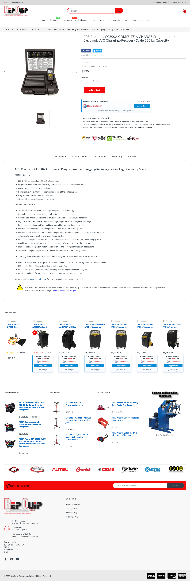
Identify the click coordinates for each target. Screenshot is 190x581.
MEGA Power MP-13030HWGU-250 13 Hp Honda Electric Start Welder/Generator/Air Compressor (32, 442)
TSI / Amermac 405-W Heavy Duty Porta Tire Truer (125, 404)
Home (6, 29)
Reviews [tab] (132, 156)
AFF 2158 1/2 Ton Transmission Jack (74, 404)
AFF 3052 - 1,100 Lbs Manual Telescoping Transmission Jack (78, 420)
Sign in (183, 2)
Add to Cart (94, 90)
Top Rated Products (11, 393)
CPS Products (21, 29)
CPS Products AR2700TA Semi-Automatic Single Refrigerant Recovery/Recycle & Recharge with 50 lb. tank (41, 325)
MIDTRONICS (55, 393)
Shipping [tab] (117, 156)
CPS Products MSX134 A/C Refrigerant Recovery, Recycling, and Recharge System (147, 325)
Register (176, 2)
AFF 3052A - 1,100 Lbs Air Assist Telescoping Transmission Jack (77, 437)
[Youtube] (17, 560)
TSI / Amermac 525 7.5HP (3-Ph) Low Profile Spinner (125, 434)
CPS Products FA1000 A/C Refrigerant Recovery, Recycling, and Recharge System (173, 325)
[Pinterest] (11, 560)
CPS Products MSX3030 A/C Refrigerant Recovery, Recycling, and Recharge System (95, 325)
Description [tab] (60, 156)
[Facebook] (5, 560)
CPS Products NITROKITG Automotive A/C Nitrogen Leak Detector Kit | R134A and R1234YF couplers (16, 325)
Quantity (84, 77)
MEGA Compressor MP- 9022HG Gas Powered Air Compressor (30, 424)
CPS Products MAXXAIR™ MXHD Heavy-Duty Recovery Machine (68, 325)
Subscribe (176, 485)
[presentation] (5, 469)
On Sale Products (104, 393)
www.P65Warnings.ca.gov (65, 290)
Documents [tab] (99, 156)
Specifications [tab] (80, 156)
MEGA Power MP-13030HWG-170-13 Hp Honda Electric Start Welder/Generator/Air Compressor (32, 406)
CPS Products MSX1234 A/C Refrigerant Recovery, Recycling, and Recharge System (121, 325)
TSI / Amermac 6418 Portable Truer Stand (125, 419)
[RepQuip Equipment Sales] (16, 11)
